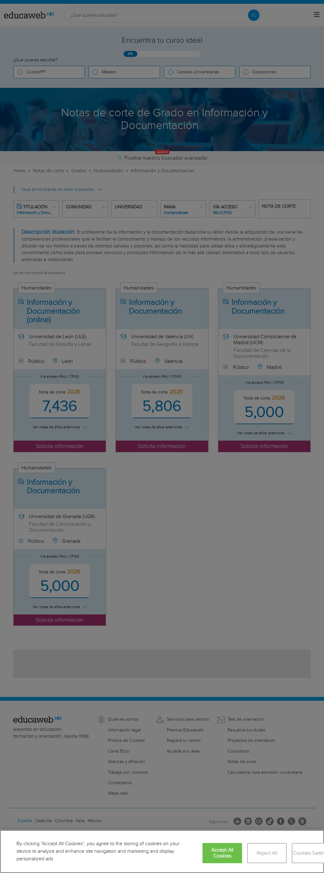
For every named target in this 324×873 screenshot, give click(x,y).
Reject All (267, 853)
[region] (162, 851)
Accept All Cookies (222, 853)
